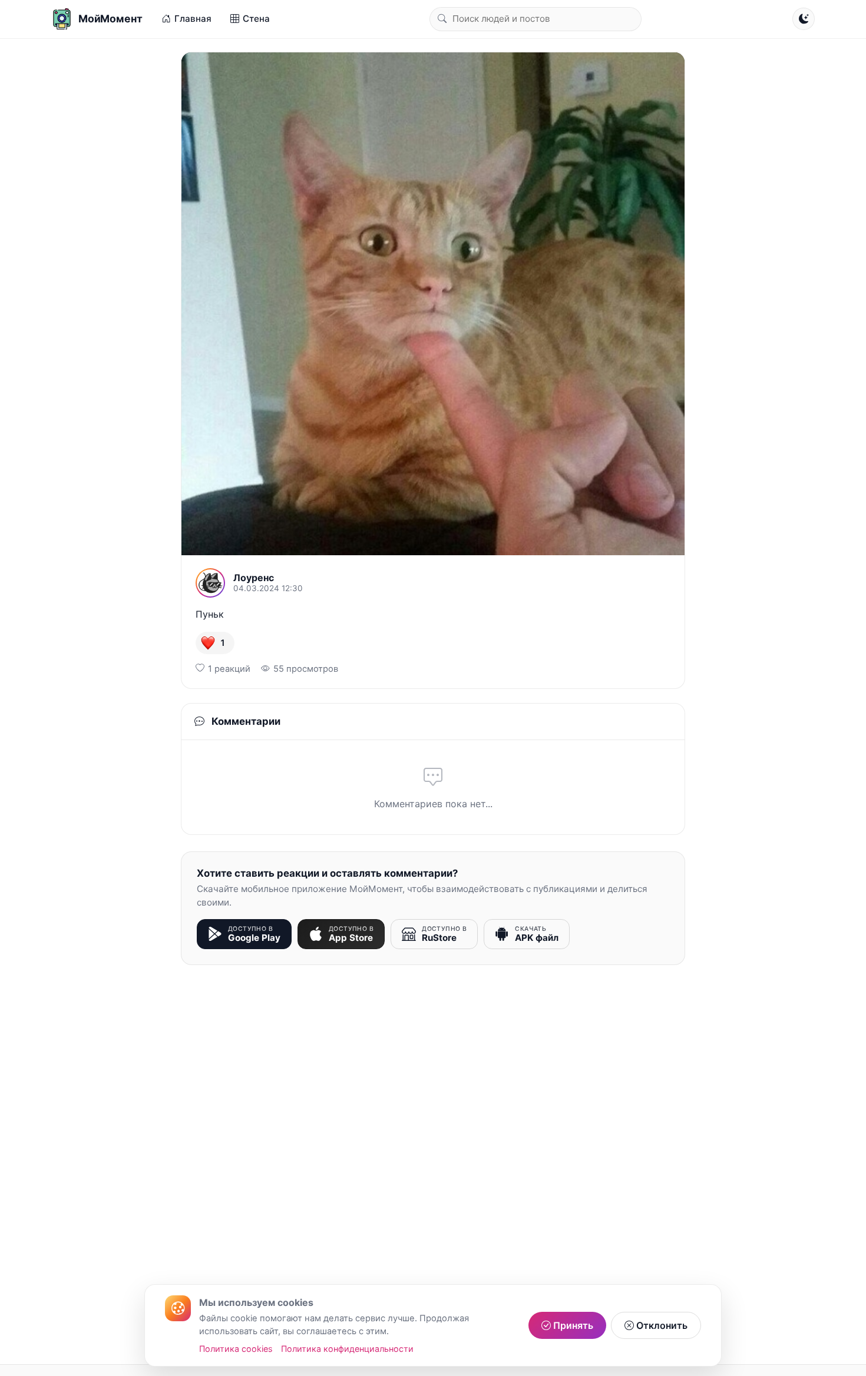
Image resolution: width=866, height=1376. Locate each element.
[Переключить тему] (803, 19)
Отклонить (660, 1325)
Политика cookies (236, 1349)
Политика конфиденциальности (347, 1349)
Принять (572, 1325)
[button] (215, 643)
